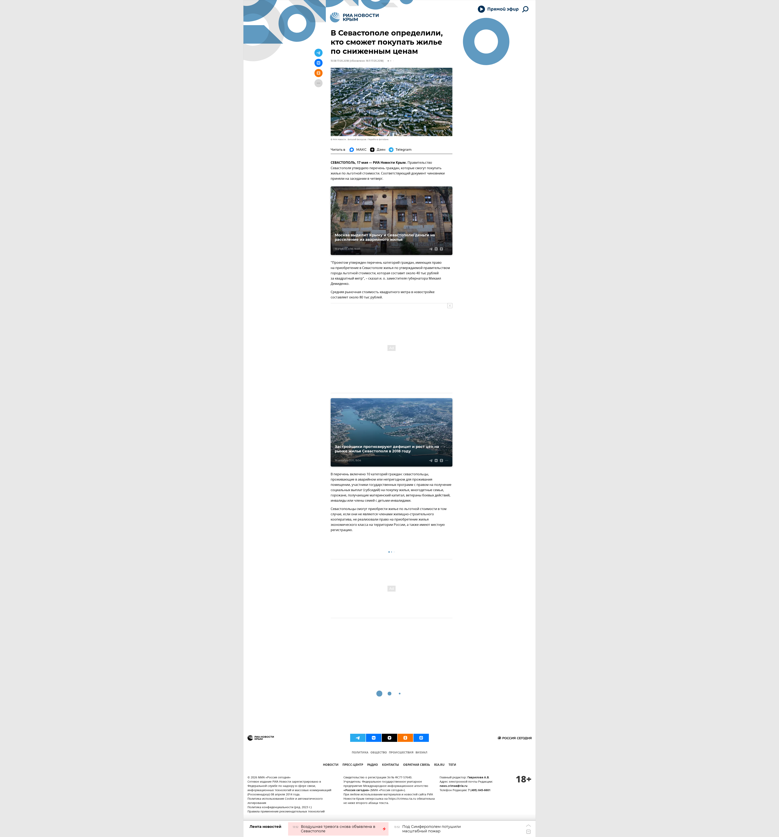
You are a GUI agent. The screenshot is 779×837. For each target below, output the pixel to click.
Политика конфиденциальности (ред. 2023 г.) (279, 807)
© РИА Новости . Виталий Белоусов (348, 139)
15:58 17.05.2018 (340, 60)
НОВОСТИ (330, 765)
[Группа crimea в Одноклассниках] (405, 738)
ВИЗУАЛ (421, 752)
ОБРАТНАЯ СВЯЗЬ (416, 765)
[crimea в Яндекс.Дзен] (389, 738)
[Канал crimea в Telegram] (358, 738)
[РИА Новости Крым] (354, 17)
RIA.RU (439, 765)
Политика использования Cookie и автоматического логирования (285, 801)
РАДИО (372, 765)
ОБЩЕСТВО (378, 752)
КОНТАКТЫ (390, 765)
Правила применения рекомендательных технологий (286, 811)
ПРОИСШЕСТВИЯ (401, 752)
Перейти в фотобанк (378, 139)
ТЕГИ (452, 765)
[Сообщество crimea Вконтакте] (373, 738)
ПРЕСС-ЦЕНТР (352, 765)
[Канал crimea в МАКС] (421, 738)
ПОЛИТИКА (360, 752)
